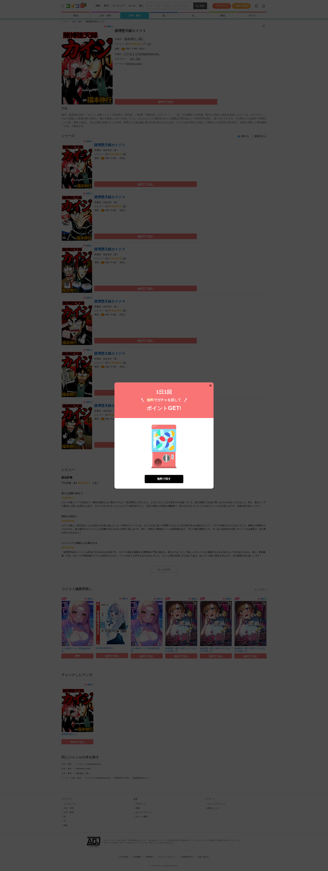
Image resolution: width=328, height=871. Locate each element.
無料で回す (164, 478)
